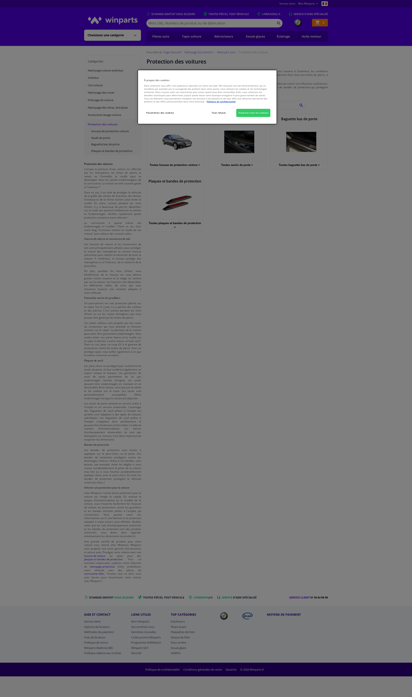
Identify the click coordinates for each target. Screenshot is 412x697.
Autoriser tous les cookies (253, 112)
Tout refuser (219, 112)
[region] (207, 97)
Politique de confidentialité (221, 101)
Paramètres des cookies (160, 112)
